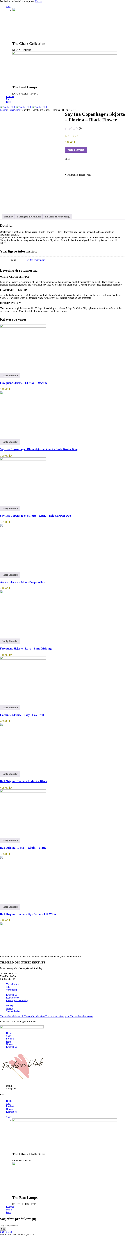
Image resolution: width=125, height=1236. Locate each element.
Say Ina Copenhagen (36, 260)
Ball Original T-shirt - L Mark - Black (23, 781)
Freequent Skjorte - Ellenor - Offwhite (23, 382)
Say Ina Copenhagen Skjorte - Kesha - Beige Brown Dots (35, 515)
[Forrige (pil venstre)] (5, 618)
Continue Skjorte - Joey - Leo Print (22, 714)
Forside (3, 110)
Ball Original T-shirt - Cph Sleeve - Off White (28, 914)
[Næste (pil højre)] (119, 618)
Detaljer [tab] (8, 216)
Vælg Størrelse (75, 149)
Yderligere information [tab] (29, 216)
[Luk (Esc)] (115, 3)
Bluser (11, 110)
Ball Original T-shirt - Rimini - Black (23, 847)
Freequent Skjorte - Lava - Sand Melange (26, 648)
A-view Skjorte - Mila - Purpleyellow (23, 582)
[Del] (108, 3)
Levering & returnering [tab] (57, 216)
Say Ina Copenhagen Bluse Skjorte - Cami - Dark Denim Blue (38, 449)
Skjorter (18, 110)
